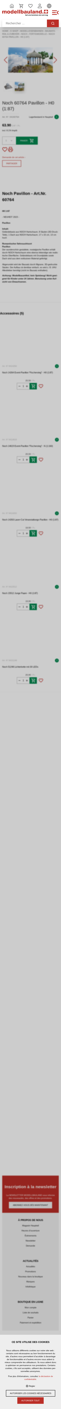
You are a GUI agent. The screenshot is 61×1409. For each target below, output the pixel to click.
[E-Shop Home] (25, 14)
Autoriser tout (30, 1400)
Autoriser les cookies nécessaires (30, 1393)
